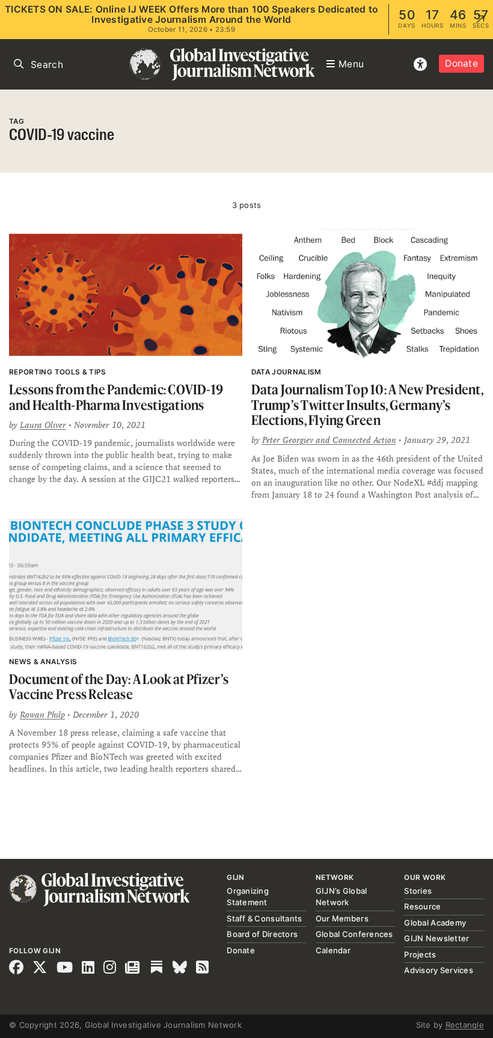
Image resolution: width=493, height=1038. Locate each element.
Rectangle (465, 1025)
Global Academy (435, 922)
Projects (420, 954)
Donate (461, 63)
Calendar (333, 950)
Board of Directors (262, 934)
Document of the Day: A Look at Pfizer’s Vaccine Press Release (118, 687)
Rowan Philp (42, 714)
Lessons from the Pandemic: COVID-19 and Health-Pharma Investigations (116, 397)
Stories (418, 891)
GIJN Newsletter (436, 938)
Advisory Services (438, 970)
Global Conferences (354, 934)
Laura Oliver (43, 425)
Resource (422, 906)
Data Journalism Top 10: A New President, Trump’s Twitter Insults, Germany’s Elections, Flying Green (367, 404)
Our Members (342, 918)
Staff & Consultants (264, 918)
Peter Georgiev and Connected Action (329, 440)
